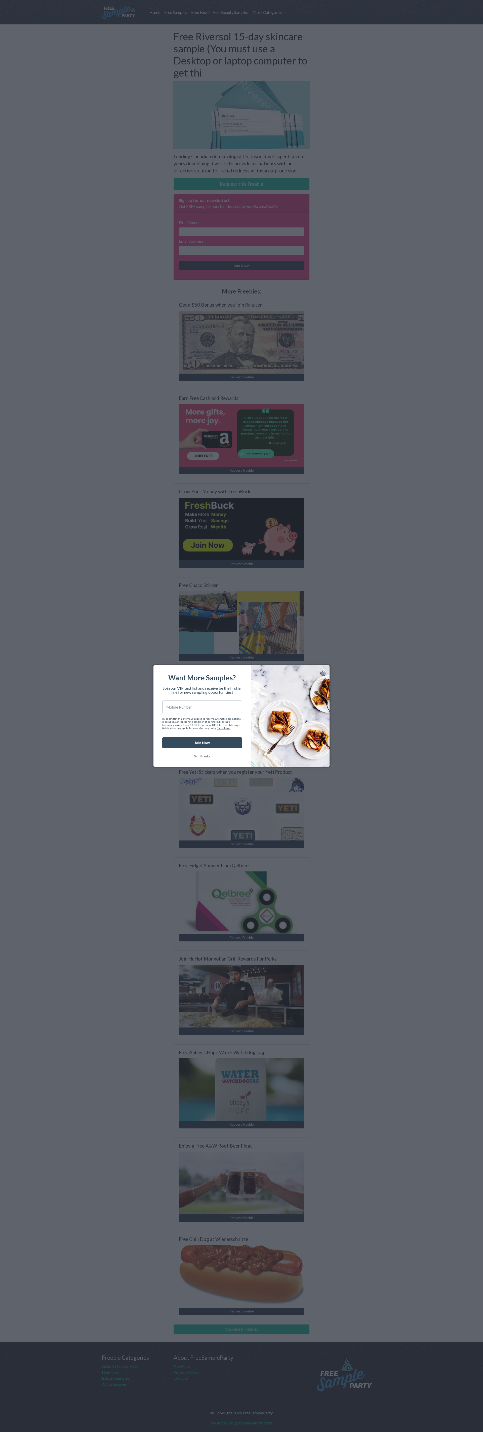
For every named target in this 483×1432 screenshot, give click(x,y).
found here (223, 728)
